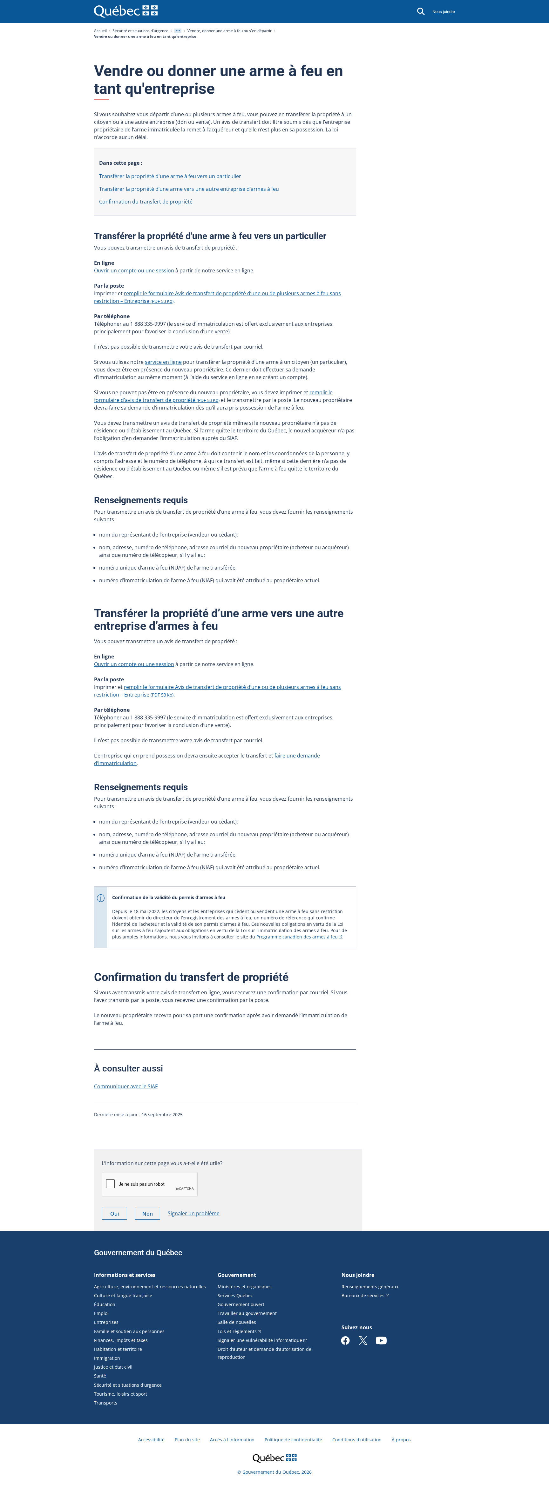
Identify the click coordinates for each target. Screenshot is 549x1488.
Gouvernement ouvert (241, 1304)
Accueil (100, 30)
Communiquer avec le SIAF (126, 1086)
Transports (105, 1403)
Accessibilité (151, 1440)
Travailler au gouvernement (247, 1313)
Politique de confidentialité (293, 1440)
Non (151, 1215)
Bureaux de (363, 1295)
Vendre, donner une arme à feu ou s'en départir (229, 30)
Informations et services (124, 1274)
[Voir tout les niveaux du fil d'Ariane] (178, 30)
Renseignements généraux (370, 1287)
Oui (118, 1215)
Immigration (107, 1358)
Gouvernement (237, 1274)
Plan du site (187, 1440)
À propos (401, 1440)
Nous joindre (443, 11)
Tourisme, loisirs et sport (120, 1394)
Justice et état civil (113, 1367)
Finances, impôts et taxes (121, 1340)
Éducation (104, 1304)
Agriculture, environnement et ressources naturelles (150, 1287)
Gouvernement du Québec (138, 1253)
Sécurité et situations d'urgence (140, 30)
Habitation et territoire (118, 1349)
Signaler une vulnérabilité (260, 1340)
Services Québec (235, 1295)
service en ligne (163, 361)
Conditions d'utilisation (357, 1440)
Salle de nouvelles (237, 1322)
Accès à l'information (232, 1440)
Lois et (237, 1331)
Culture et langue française (123, 1295)
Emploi (101, 1313)
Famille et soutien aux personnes (129, 1331)
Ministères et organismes (245, 1287)
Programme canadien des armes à (297, 937)
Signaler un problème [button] (194, 1213)
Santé (100, 1376)
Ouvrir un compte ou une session (134, 270)
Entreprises (106, 1322)
